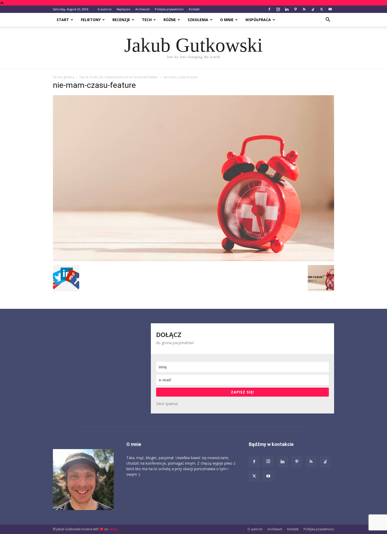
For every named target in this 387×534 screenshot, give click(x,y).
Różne (169, 19)
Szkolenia (198, 19)
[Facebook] (269, 9)
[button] (327, 20)
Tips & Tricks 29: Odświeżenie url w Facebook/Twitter (118, 77)
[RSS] (304, 9)
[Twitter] (321, 9)
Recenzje (121, 19)
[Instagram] (278, 9)
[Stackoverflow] (313, 9)
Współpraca (258, 19)
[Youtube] (330, 9)
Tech (147, 19)
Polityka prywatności (169, 9)
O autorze (104, 9)
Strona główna (63, 77)
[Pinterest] (295, 9)
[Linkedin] (287, 9)
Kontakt (194, 9)
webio (113, 529)
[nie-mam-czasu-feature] (193, 259)
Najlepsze (123, 9)
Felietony (91, 19)
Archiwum (142, 9)
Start (63, 19)
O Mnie (227, 19)
